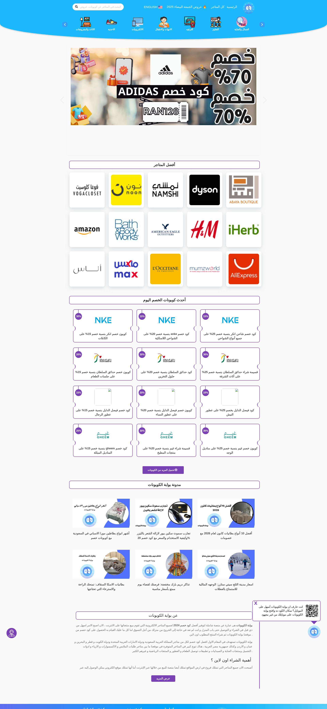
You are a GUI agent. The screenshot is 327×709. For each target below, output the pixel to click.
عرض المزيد (163, 678)
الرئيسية (232, 7)
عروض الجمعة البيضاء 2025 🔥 (187, 7)
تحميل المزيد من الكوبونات (161, 470)
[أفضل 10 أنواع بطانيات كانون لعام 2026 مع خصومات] (226, 513)
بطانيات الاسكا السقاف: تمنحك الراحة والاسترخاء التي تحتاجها (101, 587)
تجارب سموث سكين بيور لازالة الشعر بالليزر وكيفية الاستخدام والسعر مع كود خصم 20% (163, 536)
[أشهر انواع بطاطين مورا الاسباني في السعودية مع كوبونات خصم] (101, 513)
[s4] (163, 86)
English (151, 7)
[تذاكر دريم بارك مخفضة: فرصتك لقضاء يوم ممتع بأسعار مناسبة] (163, 564)
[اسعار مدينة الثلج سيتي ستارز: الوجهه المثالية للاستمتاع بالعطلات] (226, 564)
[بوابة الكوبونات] (249, 7)
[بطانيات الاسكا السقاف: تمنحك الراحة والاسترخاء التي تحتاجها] (101, 564)
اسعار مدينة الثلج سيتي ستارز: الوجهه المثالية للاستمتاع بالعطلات (226, 587)
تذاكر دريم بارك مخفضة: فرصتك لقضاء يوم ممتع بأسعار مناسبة (164, 587)
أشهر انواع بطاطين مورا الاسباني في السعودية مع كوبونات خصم (101, 536)
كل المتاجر (217, 7)
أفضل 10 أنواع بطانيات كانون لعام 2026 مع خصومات (226, 536)
